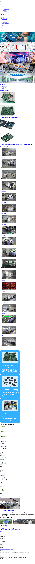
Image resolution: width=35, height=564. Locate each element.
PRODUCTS (3, 84)
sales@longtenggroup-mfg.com (7, 555)
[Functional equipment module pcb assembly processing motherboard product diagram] (7, 129)
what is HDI (4, 527)
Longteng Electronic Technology (8, 510)
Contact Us (3, 14)
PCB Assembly (4, 86)
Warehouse (5, 11)
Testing (3, 88)
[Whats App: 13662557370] (0, 558)
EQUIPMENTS (4, 146)
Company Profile (4, 7)
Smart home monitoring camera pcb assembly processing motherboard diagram (17, 144)
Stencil (12, 549)
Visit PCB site (2, 3)
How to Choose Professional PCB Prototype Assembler (10, 529)
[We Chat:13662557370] (1, 558)
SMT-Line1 (4, 224)
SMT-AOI (4, 246)
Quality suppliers (6, 9)
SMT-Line (4, 157)
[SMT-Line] (9, 156)
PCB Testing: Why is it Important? (7, 528)
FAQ (1, 531)
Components (4, 87)
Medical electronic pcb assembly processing (10, 117)
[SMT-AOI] (9, 245)
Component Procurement (5, 23)
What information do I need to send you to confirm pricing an (13, 533)
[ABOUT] (10, 508)
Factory (3, 257)
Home (3, 6)
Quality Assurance (4, 12)
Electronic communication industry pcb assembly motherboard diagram (15, 103)
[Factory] (9, 256)
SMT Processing (4, 19)
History (3, 13)
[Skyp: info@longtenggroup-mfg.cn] (2, 558)
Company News (4, 525)
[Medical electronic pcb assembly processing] (7, 115)
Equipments (5, 10)
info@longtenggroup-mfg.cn (5, 4)
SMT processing (6, 8)
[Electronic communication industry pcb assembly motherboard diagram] (7, 102)
